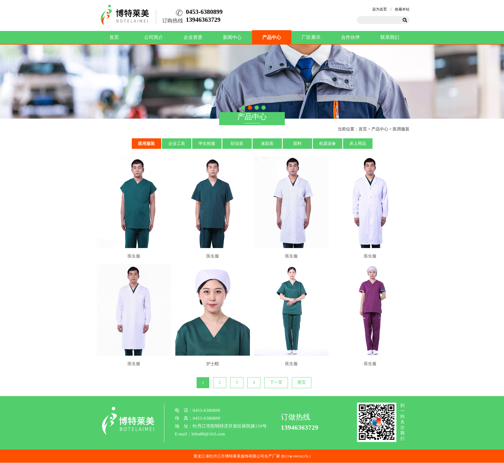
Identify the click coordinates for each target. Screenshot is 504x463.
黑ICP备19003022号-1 (296, 456)
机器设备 (327, 143)
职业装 (237, 143)
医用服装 (401, 129)
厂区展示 (311, 37)
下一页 (276, 382)
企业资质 (192, 37)
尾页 (301, 382)
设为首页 (379, 9)
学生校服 (206, 143)
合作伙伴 (350, 37)
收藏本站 (402, 9)
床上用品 (357, 143)
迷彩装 (267, 143)
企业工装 (176, 143)
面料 (297, 143)
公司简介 (153, 37)
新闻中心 (232, 37)
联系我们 (389, 37)
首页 (114, 37)
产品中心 (271, 37)
